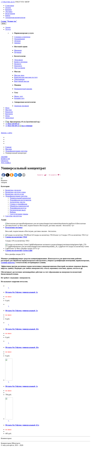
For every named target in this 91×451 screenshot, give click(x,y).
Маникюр (18, 50)
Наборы (13, 212)
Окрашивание (19, 39)
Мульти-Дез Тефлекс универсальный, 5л (21, 311)
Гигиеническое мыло (18, 210)
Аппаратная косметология (15, 17)
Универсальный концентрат (20, 198)
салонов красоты (8, 262)
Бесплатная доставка (13, 227)
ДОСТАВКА (6, 163)
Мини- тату (18, 96)
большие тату (19, 98)
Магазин (8, 149)
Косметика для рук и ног (14, 194)
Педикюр (17, 52)
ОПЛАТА (4, 161)
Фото (7, 108)
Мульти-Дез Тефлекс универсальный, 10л (22, 329)
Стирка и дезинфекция (18, 204)
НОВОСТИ (5, 159)
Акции (8, 27)
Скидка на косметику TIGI (16, 237)
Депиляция (18, 60)
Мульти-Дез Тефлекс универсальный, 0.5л (22, 425)
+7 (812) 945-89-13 (12, 126)
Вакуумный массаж (21, 81)
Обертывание (19, 79)
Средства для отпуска (13, 216)
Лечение (17, 41)
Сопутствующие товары (19, 214)
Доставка (8, 11)
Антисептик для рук (17, 202)
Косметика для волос (13, 190)
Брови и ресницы (20, 62)
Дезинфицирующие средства (16, 151)
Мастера (8, 110)
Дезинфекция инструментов (20, 200)
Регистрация (10, 13)
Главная (8, 147)
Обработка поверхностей (19, 206)
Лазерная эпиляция (21, 106)
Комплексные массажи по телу (26, 77)
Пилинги (17, 64)
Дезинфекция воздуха (18, 208)
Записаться (9, 118)
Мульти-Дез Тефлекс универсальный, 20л (22, 347)
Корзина (8, 9)
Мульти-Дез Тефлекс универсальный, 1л (21, 386)
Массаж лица (19, 75)
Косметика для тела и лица (15, 192)
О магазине (9, 6)
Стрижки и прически (22, 37)
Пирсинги (18, 66)
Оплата (8, 8)
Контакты (9, 114)
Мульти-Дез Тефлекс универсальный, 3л (21, 292)
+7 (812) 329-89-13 (12, 124)
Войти (7, 15)
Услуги (8, 29)
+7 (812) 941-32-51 (8, 2)
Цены (7, 116)
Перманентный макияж (23, 89)
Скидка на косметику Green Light (18, 250)
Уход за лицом (19, 68)
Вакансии (9, 112)
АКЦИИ (4, 157)
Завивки (17, 43)
